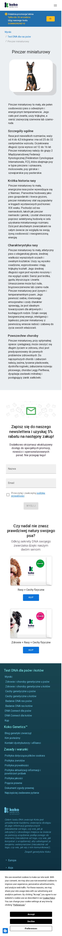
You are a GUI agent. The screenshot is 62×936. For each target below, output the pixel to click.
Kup (7, 720)
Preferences (31, 928)
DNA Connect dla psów (18, 710)
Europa (12, 862)
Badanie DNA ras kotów (19, 706)
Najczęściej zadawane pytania (22, 792)
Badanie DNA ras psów (18, 701)
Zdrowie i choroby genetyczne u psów (27, 681)
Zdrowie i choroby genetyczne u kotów (27, 686)
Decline (31, 921)
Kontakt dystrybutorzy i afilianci (23, 743)
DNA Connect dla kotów (18, 715)
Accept (31, 914)
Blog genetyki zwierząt (18, 733)
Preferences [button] (19, 905)
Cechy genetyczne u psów (20, 691)
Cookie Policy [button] (49, 898)
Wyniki (8, 32)
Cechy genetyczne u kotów (20, 696)
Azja (10, 870)
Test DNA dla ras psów (19, 36)
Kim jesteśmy (12, 738)
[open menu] (55, 5)
